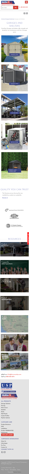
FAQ (2, 426)
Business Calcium (17, 472)
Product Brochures (6, 424)
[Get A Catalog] (14, 370)
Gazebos (3, 409)
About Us (3, 441)
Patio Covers (4, 407)
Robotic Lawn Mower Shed (13, 171)
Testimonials (4, 432)
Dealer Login (7, 435)
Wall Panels (4, 413)
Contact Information (6, 467)
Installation (4, 428)
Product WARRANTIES (7, 430)
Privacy (7, 469)
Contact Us (4, 447)
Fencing (3, 405)
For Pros (3, 445)
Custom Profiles (5, 415)
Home (2, 19)
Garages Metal (14, 83)
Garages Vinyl (14, 54)
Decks (2, 411)
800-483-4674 (24, 7)
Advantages (4, 443)
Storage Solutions (9, 19)
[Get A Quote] (14, 351)
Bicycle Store (14, 142)
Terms (18, 469)
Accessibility (13, 469)
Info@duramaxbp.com (14, 374)
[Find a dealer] (14, 332)
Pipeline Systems (5, 417)
